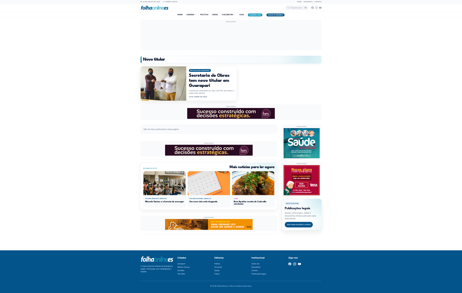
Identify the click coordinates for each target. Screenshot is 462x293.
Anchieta (180, 270)
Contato (317, 2)
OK (306, 7)
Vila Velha (181, 274)
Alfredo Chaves (183, 267)
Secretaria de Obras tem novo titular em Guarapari (209, 81)
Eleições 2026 (255, 15)
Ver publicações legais (299, 225)
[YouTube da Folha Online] (320, 8)
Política (204, 14)
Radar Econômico (275, 15)
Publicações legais (258, 274)
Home (180, 14)
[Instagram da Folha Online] (316, 8)
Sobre (299, 2)
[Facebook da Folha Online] (312, 8)
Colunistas (227, 14)
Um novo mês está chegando (203, 202)
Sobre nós (255, 264)
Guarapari (181, 264)
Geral (215, 14)
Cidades (190, 14)
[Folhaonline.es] (155, 8)
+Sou (241, 14)
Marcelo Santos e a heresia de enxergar (164, 202)
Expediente (308, 2)
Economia (218, 267)
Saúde (216, 270)
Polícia (216, 274)
